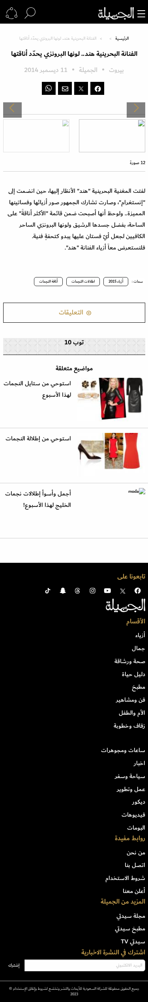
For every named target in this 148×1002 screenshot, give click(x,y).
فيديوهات (133, 815)
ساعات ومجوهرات (123, 750)
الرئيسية (122, 38)
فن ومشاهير (130, 700)
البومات (136, 828)
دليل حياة (133, 674)
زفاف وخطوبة (129, 726)
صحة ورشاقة (129, 661)
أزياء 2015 (116, 281)
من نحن (136, 852)
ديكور (138, 802)
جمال (138, 648)
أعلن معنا (134, 891)
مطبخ (138, 687)
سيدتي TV (133, 941)
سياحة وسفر (130, 776)
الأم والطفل (132, 713)
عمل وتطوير (131, 789)
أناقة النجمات (48, 281)
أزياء (140, 635)
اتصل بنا (135, 865)
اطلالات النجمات (83, 281)
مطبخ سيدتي (130, 928)
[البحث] (30, 13)
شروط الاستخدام (125, 878)
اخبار (139, 763)
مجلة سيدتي (130, 916)
